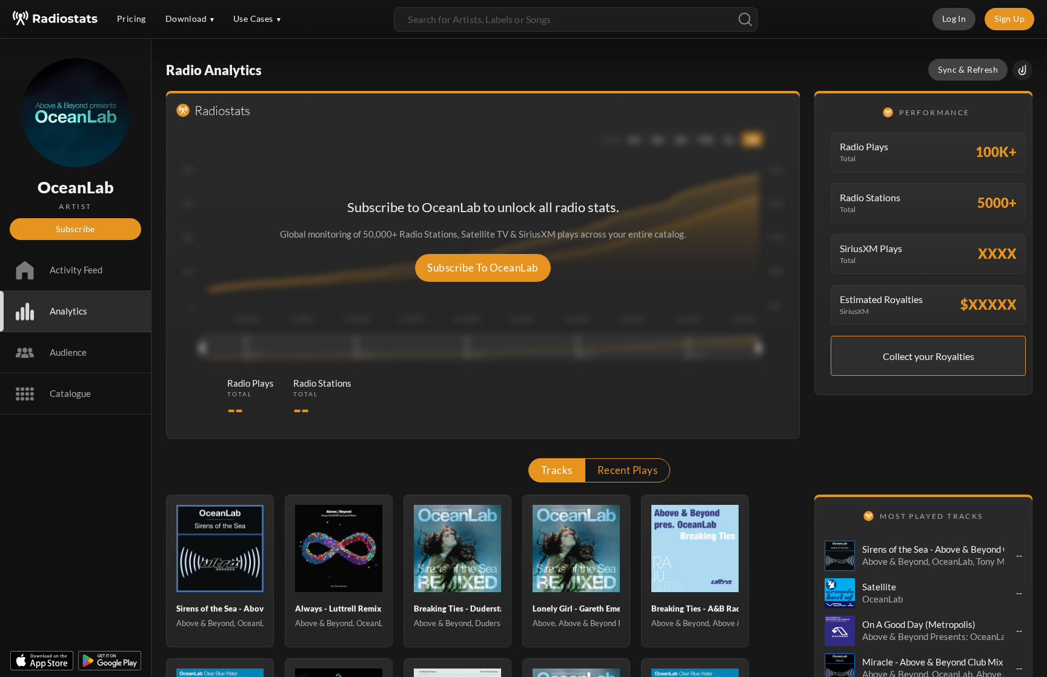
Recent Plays (627, 470)
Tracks (557, 470)
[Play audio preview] (840, 556)
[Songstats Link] (1022, 70)
